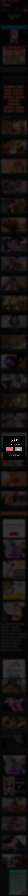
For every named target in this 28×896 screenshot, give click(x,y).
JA (10, 449)
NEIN (18, 449)
